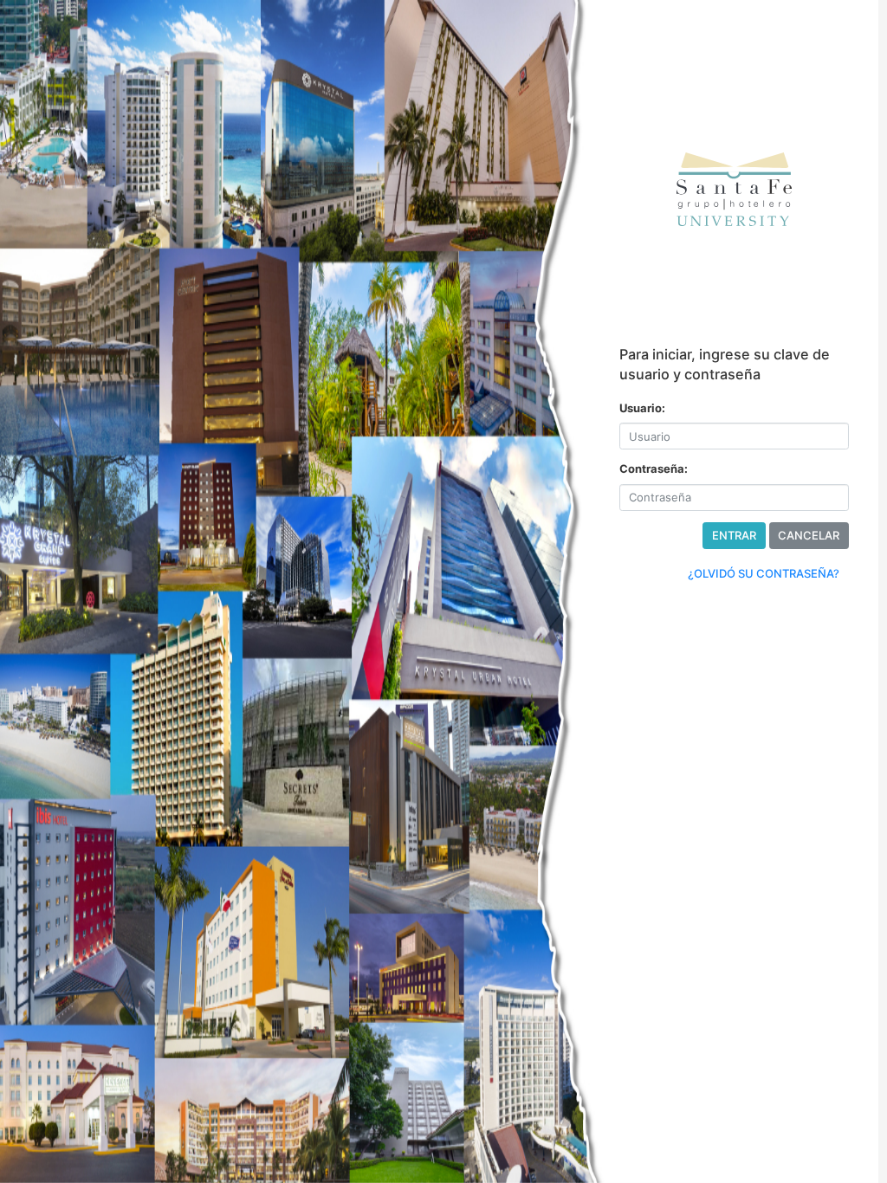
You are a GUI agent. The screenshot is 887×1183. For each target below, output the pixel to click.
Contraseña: (653, 468)
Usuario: (642, 408)
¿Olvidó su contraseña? (763, 573)
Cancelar (808, 535)
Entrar (734, 535)
